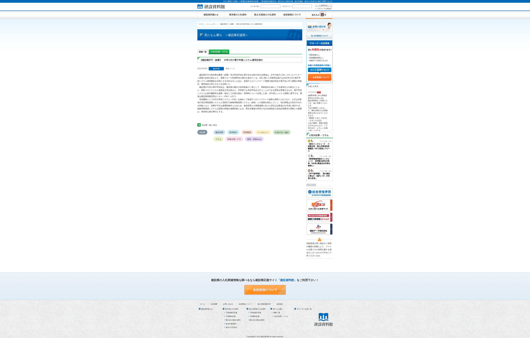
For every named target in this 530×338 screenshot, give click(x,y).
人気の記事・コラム (280, 316)
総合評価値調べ (231, 324)
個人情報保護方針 (264, 304)
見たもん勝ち (278, 309)
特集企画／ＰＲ (234, 139)
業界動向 (233, 132)
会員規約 (279, 304)
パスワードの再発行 (324, 9)
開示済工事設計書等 (233, 320)
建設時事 (219, 132)
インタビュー (263, 132)
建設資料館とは (207, 309)
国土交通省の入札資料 (257, 309)
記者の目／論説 (282, 132)
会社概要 (214, 304)
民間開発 (247, 132)
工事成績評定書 (231, 313)
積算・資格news (254, 139)
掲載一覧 (276, 313)
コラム (218, 139)
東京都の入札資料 (231, 309)
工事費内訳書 (231, 316)
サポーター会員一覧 (304, 309)
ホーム (202, 304)
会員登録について (245, 304)
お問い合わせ (228, 304)
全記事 (202, 132)
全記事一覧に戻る (209, 125)
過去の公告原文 (231, 327)
